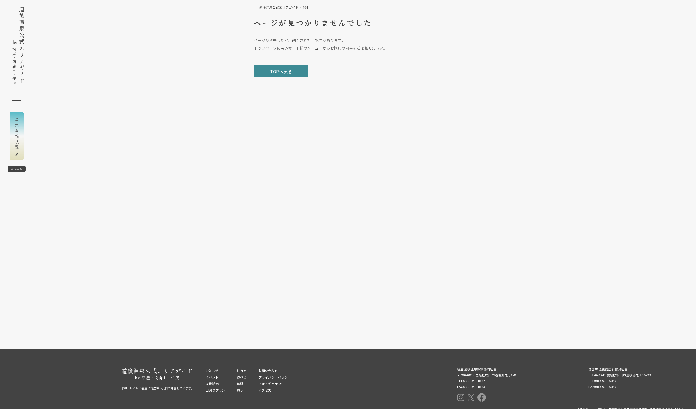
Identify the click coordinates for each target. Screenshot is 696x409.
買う (240, 390)
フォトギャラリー (271, 383)
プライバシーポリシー (274, 377)
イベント (212, 377)
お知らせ (212, 370)
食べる (242, 377)
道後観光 (212, 383)
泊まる (242, 370)
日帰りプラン (215, 390)
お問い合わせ (268, 370)
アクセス (264, 390)
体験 (240, 383)
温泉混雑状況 (17, 134)
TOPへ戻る (281, 71)
